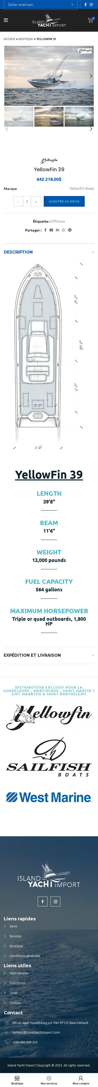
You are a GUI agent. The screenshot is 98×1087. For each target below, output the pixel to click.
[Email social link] (51, 230)
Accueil (9, 39)
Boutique (26, 39)
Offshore (58, 221)
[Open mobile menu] (6, 20)
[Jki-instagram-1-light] (55, 901)
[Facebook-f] (42, 901)
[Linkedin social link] (58, 230)
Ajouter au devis (64, 201)
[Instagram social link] (91, 4)
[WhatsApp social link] (64, 230)
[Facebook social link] (85, 4)
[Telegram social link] (70, 230)
